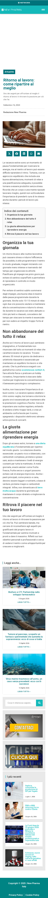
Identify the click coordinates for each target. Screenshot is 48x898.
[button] (9, 153)
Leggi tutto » (24, 602)
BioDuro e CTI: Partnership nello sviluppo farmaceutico (24, 593)
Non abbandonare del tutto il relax (21, 220)
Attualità (9, 72)
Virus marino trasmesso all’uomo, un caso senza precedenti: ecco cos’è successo (24, 681)
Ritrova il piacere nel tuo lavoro (23, 234)
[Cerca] (39, 703)
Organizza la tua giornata (19, 215)
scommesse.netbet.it (32, 370)
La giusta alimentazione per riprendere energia (21, 228)
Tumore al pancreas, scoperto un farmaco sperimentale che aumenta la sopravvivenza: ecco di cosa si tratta (24, 637)
